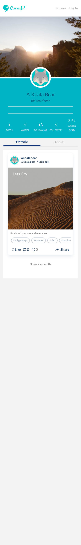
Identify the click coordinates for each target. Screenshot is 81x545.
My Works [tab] (22, 141)
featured (38, 240)
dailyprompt (20, 240)
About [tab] (59, 142)
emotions (66, 240)
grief (52, 240)
